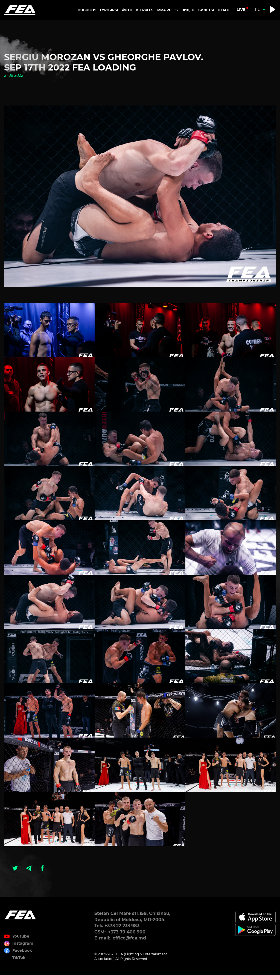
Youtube (20, 936)
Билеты (206, 10)
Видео (188, 10)
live (241, 9)
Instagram (22, 943)
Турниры (109, 10)
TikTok (18, 957)
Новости (87, 10)
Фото (127, 10)
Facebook (22, 950)
